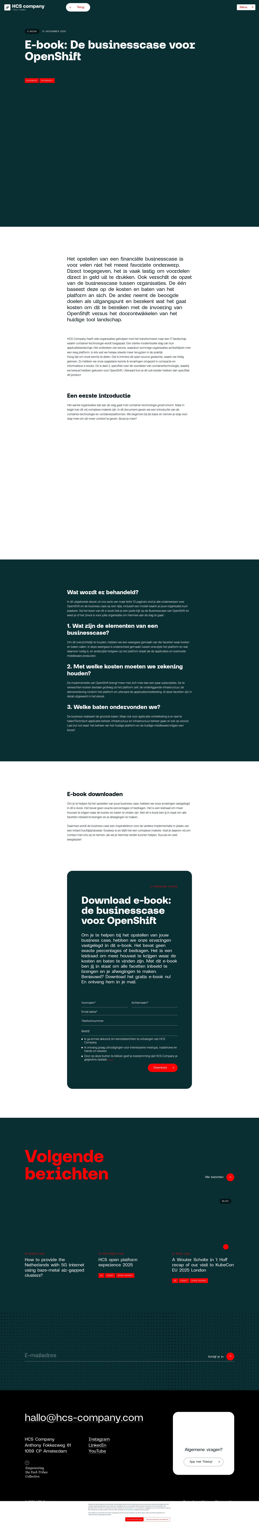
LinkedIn (97, 1445)
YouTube (97, 1450)
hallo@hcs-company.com (84, 1417)
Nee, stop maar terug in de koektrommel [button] (157, 1519)
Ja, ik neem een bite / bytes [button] (134, 1519)
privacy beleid (129, 1509)
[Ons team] (24, 7)
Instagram (99, 1439)
